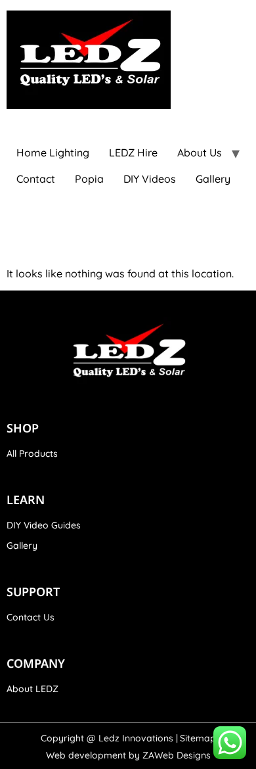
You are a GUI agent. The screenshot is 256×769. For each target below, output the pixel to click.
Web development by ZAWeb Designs (128, 755)
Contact (35, 178)
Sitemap (198, 738)
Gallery (213, 178)
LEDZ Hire (133, 152)
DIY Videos (149, 178)
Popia (89, 178)
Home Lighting (52, 152)
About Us (199, 152)
